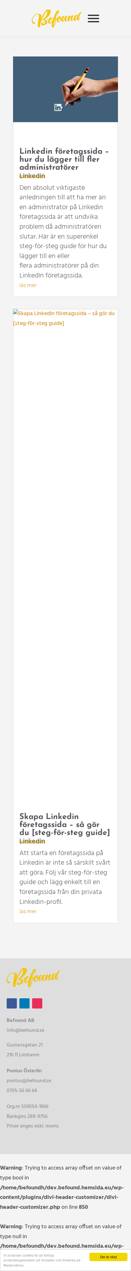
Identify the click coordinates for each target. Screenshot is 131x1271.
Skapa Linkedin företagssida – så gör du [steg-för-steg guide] (64, 825)
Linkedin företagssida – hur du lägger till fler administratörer (64, 160)
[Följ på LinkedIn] (24, 1003)
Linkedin (32, 176)
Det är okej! (108, 1256)
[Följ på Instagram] (37, 1003)
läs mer (28, 285)
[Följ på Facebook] (12, 1003)
